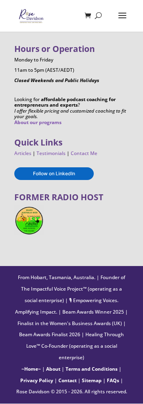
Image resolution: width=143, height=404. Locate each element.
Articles (22, 153)
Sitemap (92, 380)
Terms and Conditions (92, 369)
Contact (67, 380)
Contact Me (84, 153)
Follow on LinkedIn (54, 173)
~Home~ (31, 369)
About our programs (38, 122)
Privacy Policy (36, 380)
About (53, 369)
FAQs (113, 380)
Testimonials (51, 153)
